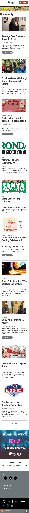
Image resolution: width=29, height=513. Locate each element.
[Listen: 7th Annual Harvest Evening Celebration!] (14, 225)
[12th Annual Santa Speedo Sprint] (14, 351)
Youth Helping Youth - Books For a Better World (14, 119)
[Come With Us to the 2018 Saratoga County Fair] (14, 268)
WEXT (3, 166)
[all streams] (27, 511)
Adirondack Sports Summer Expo (11, 161)
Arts (2, 34)
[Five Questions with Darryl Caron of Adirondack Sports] (14, 66)
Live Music (4, 278)
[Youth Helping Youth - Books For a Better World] (14, 105)
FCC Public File (6, 492)
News (3, 75)
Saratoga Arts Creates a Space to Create (13, 38)
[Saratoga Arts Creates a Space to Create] (14, 24)
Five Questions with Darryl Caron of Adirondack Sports (14, 81)
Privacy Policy (6, 488)
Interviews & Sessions (7, 115)
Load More (14, 423)
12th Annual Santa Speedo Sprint (14, 365)
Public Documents (7, 485)
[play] (2, 511)
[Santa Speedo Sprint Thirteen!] (14, 186)
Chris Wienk (4, 42)
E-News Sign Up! (14, 462)
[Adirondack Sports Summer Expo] (14, 147)
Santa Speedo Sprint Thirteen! (11, 200)
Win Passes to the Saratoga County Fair (12, 404)
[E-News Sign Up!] (14, 444)
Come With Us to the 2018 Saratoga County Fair (14, 282)
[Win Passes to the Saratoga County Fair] (14, 390)
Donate (24, 2)
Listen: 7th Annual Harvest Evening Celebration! (14, 239)
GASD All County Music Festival (13, 321)
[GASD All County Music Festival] (14, 307)
